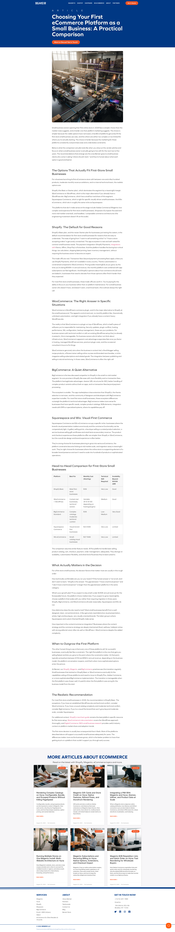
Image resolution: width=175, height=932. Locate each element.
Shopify (80, 3)
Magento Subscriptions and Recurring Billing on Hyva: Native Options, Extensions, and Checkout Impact (86, 859)
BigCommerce (99, 3)
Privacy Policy (61, 929)
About (108, 3)
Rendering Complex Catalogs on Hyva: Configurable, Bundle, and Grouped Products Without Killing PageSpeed (50, 796)
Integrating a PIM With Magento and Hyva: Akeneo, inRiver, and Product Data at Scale (123, 796)
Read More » (40, 816)
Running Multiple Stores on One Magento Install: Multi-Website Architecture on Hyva (50, 858)
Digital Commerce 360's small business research (83, 723)
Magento (71, 3)
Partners (116, 3)
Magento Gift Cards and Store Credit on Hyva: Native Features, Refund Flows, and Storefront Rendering (87, 796)
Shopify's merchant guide (79, 717)
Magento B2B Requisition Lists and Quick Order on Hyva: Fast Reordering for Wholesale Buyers (124, 859)
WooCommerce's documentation (80, 720)
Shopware (88, 3)
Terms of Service (69, 929)
